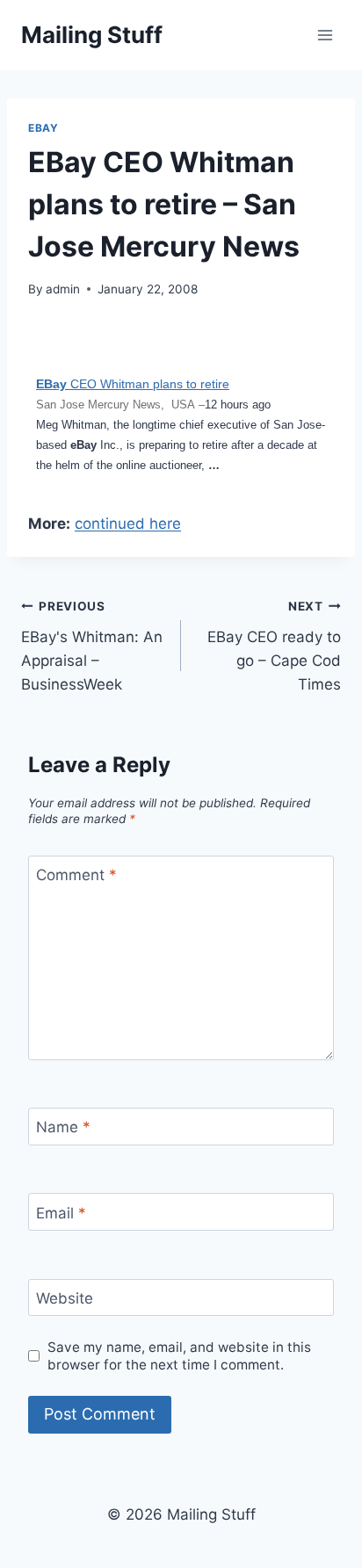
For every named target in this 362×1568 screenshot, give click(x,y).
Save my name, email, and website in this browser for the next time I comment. (179, 1356)
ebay (43, 127)
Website (64, 1298)
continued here (128, 523)
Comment (76, 875)
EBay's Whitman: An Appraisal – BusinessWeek (92, 646)
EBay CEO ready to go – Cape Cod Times (274, 646)
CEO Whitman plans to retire (132, 384)
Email (61, 1212)
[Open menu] (324, 34)
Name (63, 1127)
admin (63, 289)
